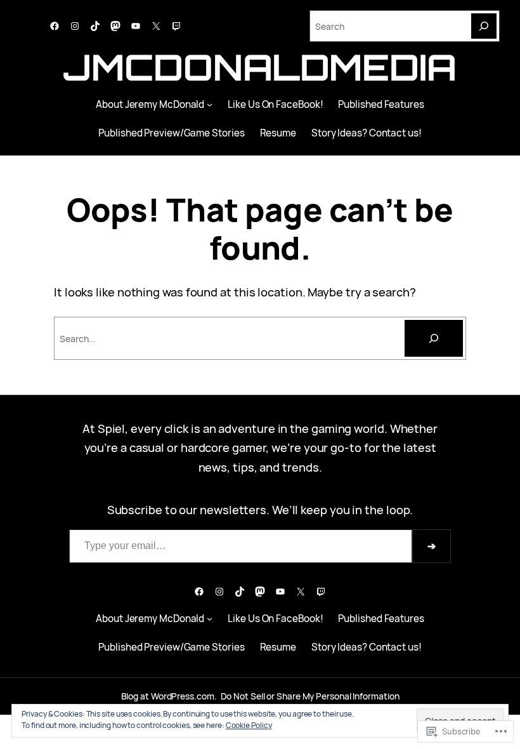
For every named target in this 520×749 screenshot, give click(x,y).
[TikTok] (95, 26)
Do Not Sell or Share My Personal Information (310, 696)
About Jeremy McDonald (150, 104)
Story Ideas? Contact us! (366, 133)
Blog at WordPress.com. (169, 696)
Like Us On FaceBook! (275, 104)
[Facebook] (54, 26)
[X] (156, 26)
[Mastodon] (115, 26)
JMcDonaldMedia (260, 66)
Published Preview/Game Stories (171, 133)
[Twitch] (176, 26)
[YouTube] (136, 26)
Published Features (381, 104)
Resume (278, 133)
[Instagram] (75, 26)
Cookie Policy (249, 725)
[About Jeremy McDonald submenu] (209, 104)
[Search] (484, 26)
